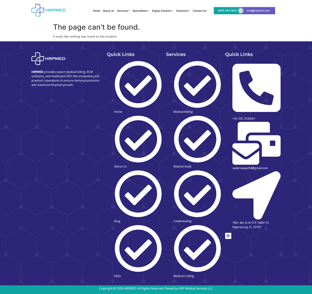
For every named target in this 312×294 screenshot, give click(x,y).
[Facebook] (228, 236)
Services (122, 10)
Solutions (182, 10)
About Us (108, 10)
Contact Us (200, 10)
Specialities (140, 10)
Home (96, 10)
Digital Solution (161, 10)
